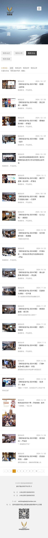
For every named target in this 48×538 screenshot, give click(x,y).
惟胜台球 (34, 68)
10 (36, 471)
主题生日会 (5, 71)
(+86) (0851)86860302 (27, 495)
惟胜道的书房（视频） (18, 71)
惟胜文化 (31, 53)
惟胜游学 (26, 68)
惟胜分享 (19, 53)
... (40, 471)
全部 (11, 68)
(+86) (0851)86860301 (27, 492)
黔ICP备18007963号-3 (24, 486)
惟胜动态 (6, 53)
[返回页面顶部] (24, 525)
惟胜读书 (18, 68)
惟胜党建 (6, 59)
